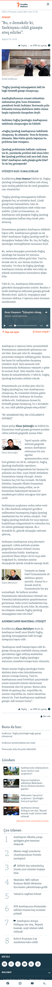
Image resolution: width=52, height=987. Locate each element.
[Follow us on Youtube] (24, 964)
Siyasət (6, 17)
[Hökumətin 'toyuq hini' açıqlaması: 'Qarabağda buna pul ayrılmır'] (11, 798)
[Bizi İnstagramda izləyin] (20, 983)
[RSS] (31, 964)
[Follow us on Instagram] (11, 964)
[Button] (22, 46)
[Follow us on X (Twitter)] (18, 964)
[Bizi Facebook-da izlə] (7, 983)
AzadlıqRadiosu (19, 316)
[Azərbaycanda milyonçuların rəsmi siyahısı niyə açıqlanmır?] (11, 771)
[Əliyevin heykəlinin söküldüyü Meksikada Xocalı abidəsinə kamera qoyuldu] (11, 783)
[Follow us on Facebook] (4, 964)
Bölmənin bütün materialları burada (33, 821)
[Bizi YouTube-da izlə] (32, 983)
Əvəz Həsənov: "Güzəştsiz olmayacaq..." (27, 312)
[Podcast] (38, 964)
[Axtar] (44, 983)
